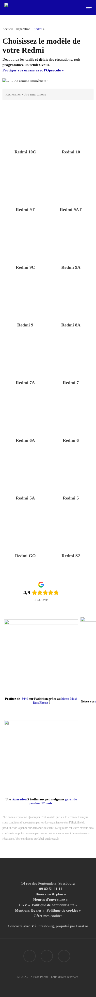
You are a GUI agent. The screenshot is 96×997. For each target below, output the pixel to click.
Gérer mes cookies (48, 916)
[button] (89, 7)
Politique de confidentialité (53, 905)
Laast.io (82, 926)
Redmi (37, 29)
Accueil (7, 29)
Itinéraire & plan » (50, 894)
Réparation (23, 29)
